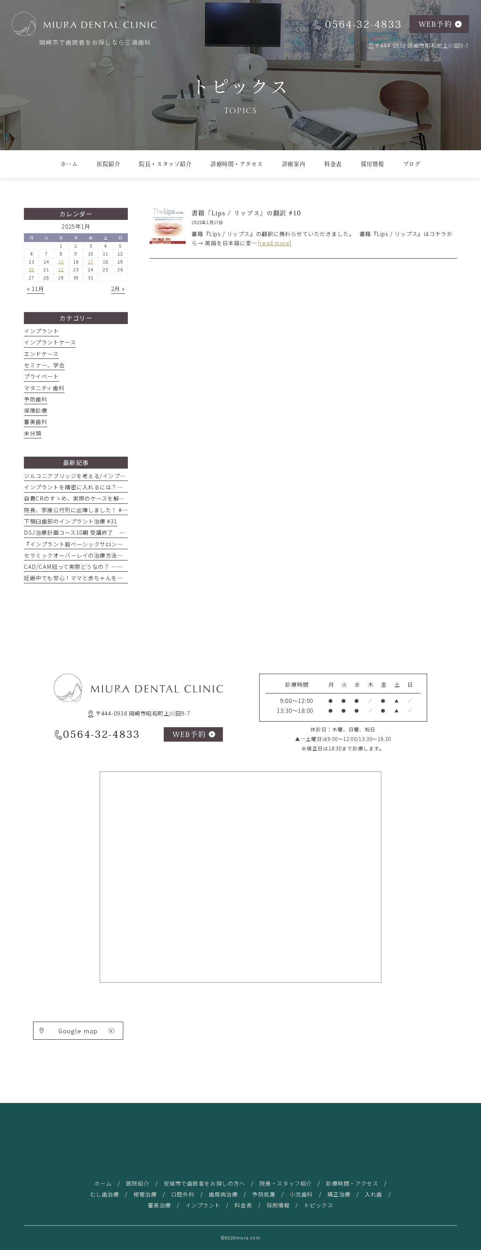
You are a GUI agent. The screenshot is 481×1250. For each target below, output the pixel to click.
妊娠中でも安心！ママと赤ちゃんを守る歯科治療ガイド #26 (102, 578)
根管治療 (145, 1194)
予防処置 (263, 1194)
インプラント (41, 331)
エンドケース (41, 353)
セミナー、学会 (44, 365)
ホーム (103, 1183)
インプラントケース (50, 342)
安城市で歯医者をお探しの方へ (204, 1183)
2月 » (118, 288)
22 (61, 269)
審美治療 (159, 1205)
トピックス (318, 1205)
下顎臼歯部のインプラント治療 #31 (70, 521)
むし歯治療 (104, 1194)
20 (31, 269)
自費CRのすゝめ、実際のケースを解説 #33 (82, 498)
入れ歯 (373, 1194)
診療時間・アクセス (352, 1183)
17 (90, 262)
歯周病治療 (223, 1194)
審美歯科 (35, 421)
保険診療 (35, 410)
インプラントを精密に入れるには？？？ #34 (84, 487)
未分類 (33, 433)
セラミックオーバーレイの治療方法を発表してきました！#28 (105, 555)
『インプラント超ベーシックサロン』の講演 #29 (90, 544)
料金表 (243, 1205)
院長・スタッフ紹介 (286, 1183)
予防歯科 (35, 399)
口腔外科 (182, 1194)
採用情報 (278, 1205)
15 (61, 262)
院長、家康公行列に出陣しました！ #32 (76, 510)
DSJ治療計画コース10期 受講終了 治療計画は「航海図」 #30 (106, 532)
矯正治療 (339, 1194)
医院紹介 (137, 1183)
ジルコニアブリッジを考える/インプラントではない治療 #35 (104, 476)
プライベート (41, 376)
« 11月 (35, 288)
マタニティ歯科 (44, 388)
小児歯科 (301, 1194)
